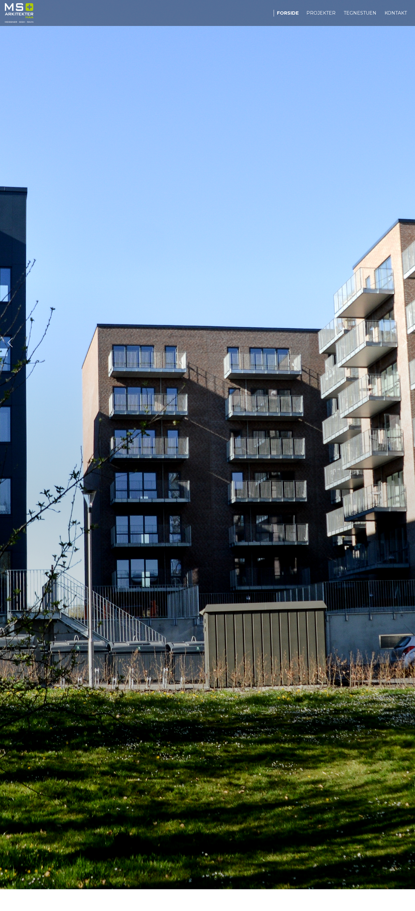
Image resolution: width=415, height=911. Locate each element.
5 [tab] (236, 881)
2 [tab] (207, 881)
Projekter (321, 13)
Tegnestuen (360, 13)
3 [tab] (217, 881)
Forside (288, 13)
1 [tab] (198, 881)
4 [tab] (227, 881)
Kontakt (396, 13)
